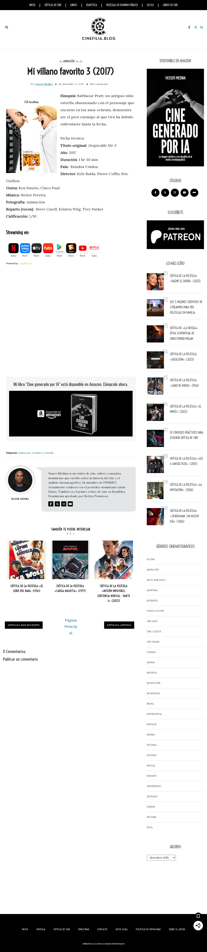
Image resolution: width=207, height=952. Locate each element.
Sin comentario (99, 84)
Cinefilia (99, 944)
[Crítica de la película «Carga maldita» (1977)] (70, 560)
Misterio (152, 755)
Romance (152, 775)
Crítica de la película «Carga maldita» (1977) (70, 588)
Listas (150, 5)
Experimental (154, 713)
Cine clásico (154, 631)
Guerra (151, 734)
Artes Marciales (156, 579)
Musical (151, 765)
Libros (73, 5)
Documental (154, 693)
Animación (69, 61)
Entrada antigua (119, 625)
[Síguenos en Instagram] (175, 193)
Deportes (152, 672)
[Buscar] (6, 27)
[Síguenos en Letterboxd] (194, 193)
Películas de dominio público (122, 5)
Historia (152, 744)
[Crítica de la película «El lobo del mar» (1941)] (27, 560)
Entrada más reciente (24, 625)
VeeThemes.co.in (119, 944)
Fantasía (152, 724)
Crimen (151, 662)
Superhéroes (154, 786)
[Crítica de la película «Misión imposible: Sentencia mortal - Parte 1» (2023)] (113, 560)
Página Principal (70, 626)
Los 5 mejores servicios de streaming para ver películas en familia (186, 307)
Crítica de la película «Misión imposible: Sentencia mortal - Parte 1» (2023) (113, 593)
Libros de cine (170, 5)
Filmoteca (91, 5)
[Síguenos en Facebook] (155, 193)
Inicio (32, 5)
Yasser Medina (44, 84)
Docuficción (154, 683)
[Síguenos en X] (165, 193)
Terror (151, 806)
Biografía (152, 600)
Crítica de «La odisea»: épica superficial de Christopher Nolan (184, 333)
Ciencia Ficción (155, 610)
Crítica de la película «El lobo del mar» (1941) (27, 588)
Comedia (48, 452)
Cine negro (153, 641)
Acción (151, 559)
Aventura (37, 452)
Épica (150, 827)
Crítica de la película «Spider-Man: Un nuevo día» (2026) (184, 516)
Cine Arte (152, 621)
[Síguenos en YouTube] (185, 193)
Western (151, 817)
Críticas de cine (52, 5)
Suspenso (152, 796)
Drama (150, 703)
